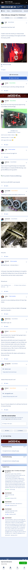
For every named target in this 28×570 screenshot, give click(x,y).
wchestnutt (7, 218)
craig (6, 149)
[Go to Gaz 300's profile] (3, 502)
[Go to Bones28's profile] (2, 101)
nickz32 (6, 83)
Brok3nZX (8, 535)
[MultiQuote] (2, 91)
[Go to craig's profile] (2, 150)
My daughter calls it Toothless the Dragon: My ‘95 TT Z (15, 471)
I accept (24, 563)
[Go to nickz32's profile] (2, 83)
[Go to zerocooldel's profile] (2, 191)
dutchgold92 (7, 363)
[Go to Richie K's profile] (2, 332)
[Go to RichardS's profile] (2, 262)
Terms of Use (4, 564)
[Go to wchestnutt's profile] (2, 219)
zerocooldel (7, 190)
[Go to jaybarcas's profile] (2, 162)
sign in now (7, 419)
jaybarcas (7, 162)
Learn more (3, 2)
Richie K (6, 331)
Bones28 (7, 100)
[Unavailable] (14, 44)
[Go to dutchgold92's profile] (2, 364)
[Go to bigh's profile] (2, 23)
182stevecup (7, 318)
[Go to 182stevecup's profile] (2, 319)
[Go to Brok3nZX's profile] (3, 518)
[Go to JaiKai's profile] (2, 297)
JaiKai (6, 296)
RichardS (7, 261)
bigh (6, 22)
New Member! (8, 493)
